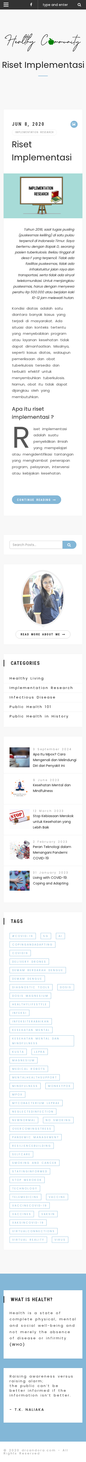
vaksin (48, 1214)
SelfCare (21, 1154)
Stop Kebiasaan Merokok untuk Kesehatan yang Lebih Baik (53, 822)
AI (60, 936)
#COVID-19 (22, 936)
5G (45, 936)
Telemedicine (25, 1197)
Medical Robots (28, 1069)
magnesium (23, 1060)
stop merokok (27, 1180)
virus (60, 1240)
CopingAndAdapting (32, 944)
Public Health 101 (31, 706)
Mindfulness (25, 1086)
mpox (17, 1094)
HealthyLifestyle (29, 1004)
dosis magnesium (30, 996)
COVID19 (20, 953)
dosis (65, 987)
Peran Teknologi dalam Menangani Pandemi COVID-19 (52, 852)
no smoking (58, 1120)
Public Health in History (39, 716)
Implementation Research (34, 132)
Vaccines (21, 1214)
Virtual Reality (28, 1240)
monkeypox (59, 1086)
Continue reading (35, 500)
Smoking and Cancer (34, 1163)
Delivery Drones (29, 962)
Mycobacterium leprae (36, 1103)
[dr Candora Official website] (43, 42)
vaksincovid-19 (28, 1223)
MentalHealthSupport (34, 1077)
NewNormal (24, 1120)
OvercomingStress (32, 1129)
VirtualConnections (33, 1231)
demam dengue (27, 979)
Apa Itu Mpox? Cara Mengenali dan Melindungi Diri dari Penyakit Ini (54, 760)
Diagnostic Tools (31, 987)
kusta (18, 1052)
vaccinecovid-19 (29, 1205)
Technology (25, 1188)
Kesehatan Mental (31, 1030)
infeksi (19, 1013)
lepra (39, 1052)
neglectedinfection (33, 1111)
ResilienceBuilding (31, 1146)
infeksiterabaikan (30, 1021)
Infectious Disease (33, 697)
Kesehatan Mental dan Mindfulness (35, 1041)
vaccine (57, 1197)
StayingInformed (30, 1171)
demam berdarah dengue (37, 970)
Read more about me (41, 634)
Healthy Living (27, 678)
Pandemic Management (35, 1137)
